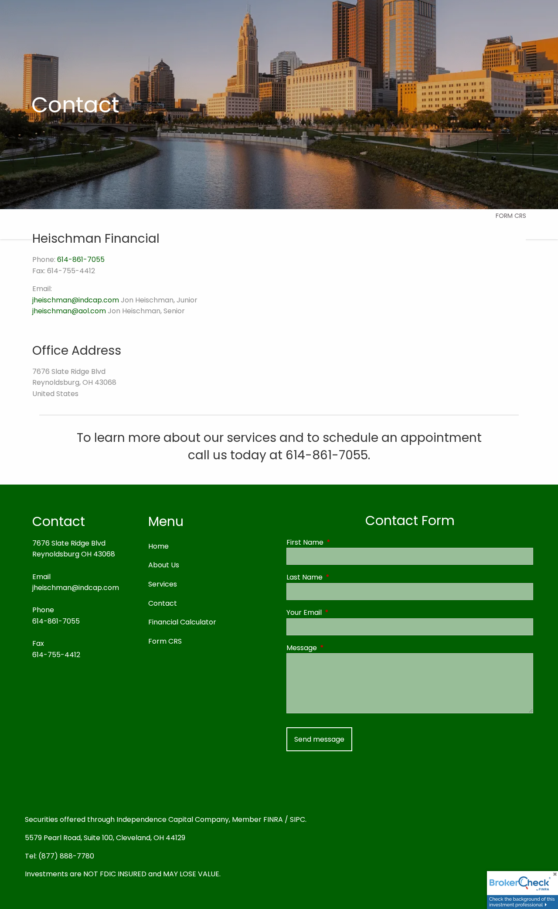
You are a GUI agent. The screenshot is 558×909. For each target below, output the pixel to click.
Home (158, 546)
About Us (163, 565)
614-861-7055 (81, 259)
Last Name (339, 577)
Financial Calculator (182, 622)
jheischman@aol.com (69, 311)
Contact (162, 603)
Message (336, 648)
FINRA (273, 819)
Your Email (338, 612)
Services (162, 584)
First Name (339, 542)
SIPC (297, 819)
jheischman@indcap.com (75, 300)
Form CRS (511, 215)
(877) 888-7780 (66, 856)
